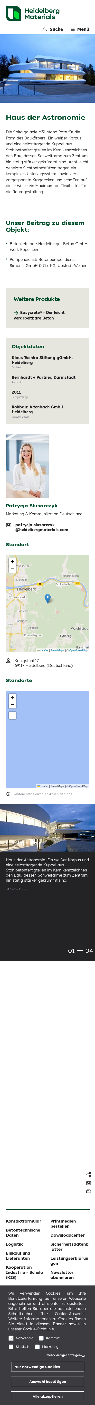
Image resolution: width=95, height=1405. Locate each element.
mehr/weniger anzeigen (64, 1355)
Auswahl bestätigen (47, 1381)
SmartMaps (57, 650)
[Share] (88, 1174)
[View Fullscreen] (12, 715)
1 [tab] (80, 950)
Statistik (23, 1347)
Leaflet (44, 650)
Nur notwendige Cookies (37, 1366)
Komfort (53, 1338)
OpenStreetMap (78, 650)
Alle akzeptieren (48, 1396)
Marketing (50, 1347)
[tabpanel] (47, 851)
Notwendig (25, 1338)
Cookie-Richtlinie (38, 1329)
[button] (48, 599)
